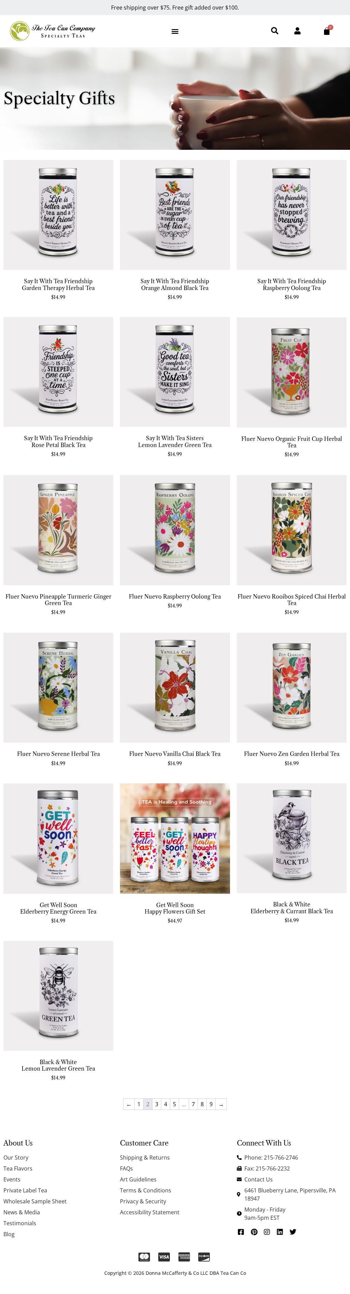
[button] (174, 31)
